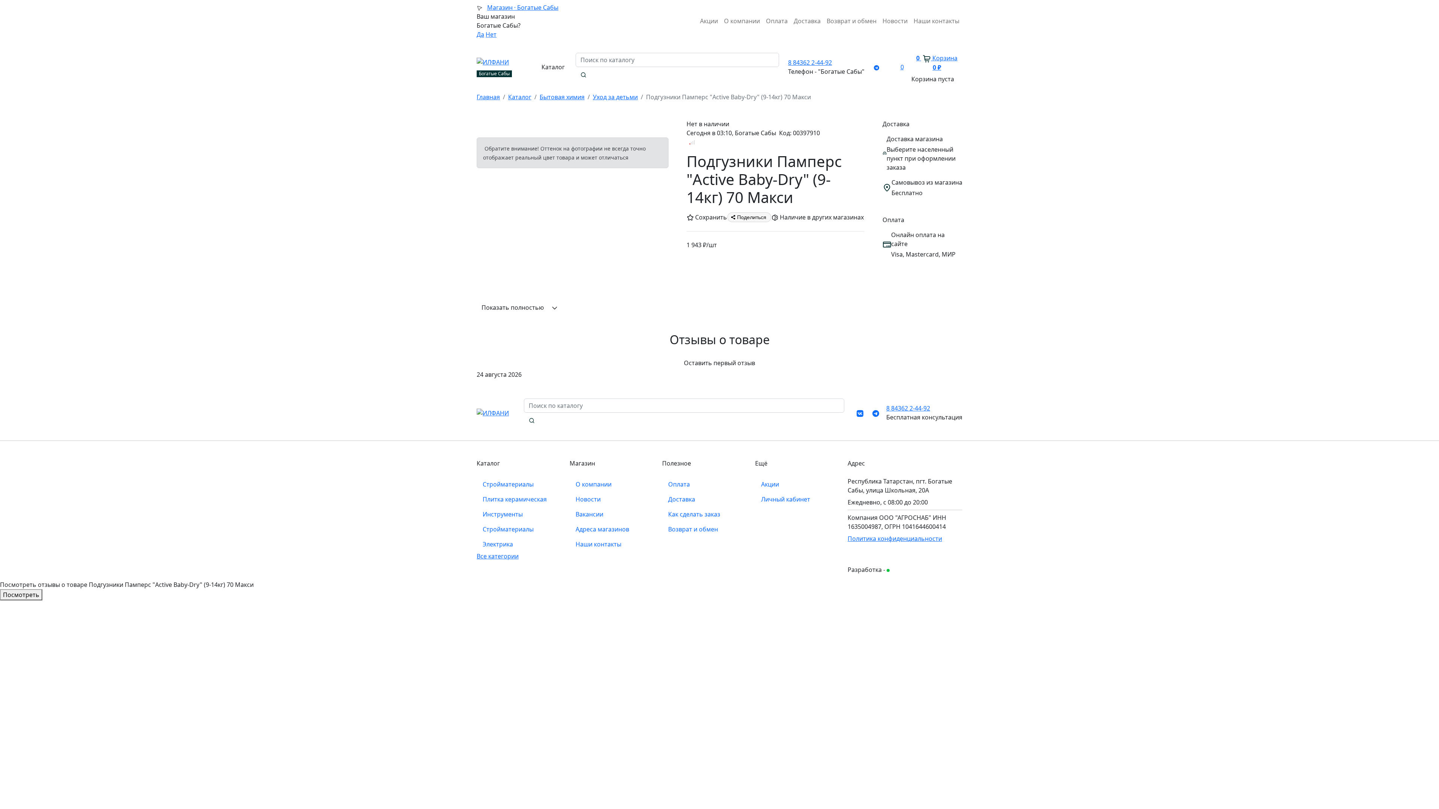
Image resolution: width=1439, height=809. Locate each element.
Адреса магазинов (602, 529)
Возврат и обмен (852, 21)
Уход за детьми (615, 97)
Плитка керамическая (515, 499)
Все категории (498, 556)
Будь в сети (904, 570)
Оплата (777, 21)
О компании (742, 21)
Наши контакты (936, 21)
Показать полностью (513, 307)
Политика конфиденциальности (895, 538)
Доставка (807, 21)
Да (480, 34)
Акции (709, 21)
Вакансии (589, 514)
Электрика (498, 544)
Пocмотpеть (21, 595)
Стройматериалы (508, 484)
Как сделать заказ (694, 514)
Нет (491, 34)
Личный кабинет (785, 499)
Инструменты (503, 514)
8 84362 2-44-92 (810, 62)
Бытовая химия (562, 97)
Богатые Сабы (522, 7)
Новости (895, 21)
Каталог (519, 97)
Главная (488, 97)
